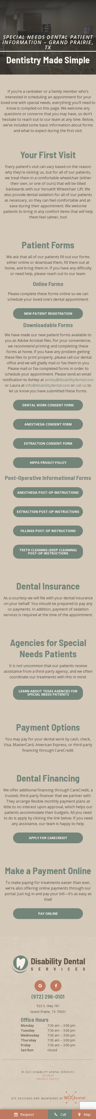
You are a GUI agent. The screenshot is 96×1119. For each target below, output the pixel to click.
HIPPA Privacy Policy (48, 462)
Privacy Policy (48, 1079)
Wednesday (30, 1035)
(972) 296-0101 (48, 997)
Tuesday (28, 1030)
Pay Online (48, 913)
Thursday (28, 1040)
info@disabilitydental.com (47, 385)
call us (81, 385)
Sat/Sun (27, 1050)
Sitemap (48, 1075)
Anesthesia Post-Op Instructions (48, 492)
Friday (26, 1045)
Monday (27, 1025)
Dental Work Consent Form (48, 405)
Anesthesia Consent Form (48, 424)
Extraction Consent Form (48, 443)
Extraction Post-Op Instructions (48, 511)
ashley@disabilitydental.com (69, 379)
